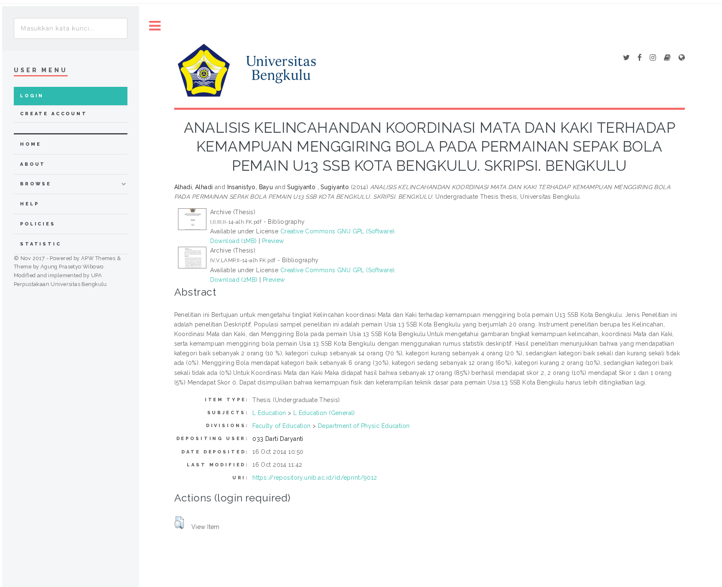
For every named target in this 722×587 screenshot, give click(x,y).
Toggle (155, 26)
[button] (179, 522)
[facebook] (640, 58)
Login (32, 96)
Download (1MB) (233, 241)
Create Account (53, 113)
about (33, 164)
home (30, 144)
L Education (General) (324, 413)
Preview (273, 241)
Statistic (40, 244)
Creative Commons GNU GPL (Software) (337, 231)
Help (29, 204)
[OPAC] (667, 58)
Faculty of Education (281, 426)
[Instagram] (653, 58)
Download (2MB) (234, 279)
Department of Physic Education (364, 426)
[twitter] (626, 58)
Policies (38, 224)
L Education (269, 413)
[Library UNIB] (682, 58)
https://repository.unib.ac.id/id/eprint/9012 (314, 477)
